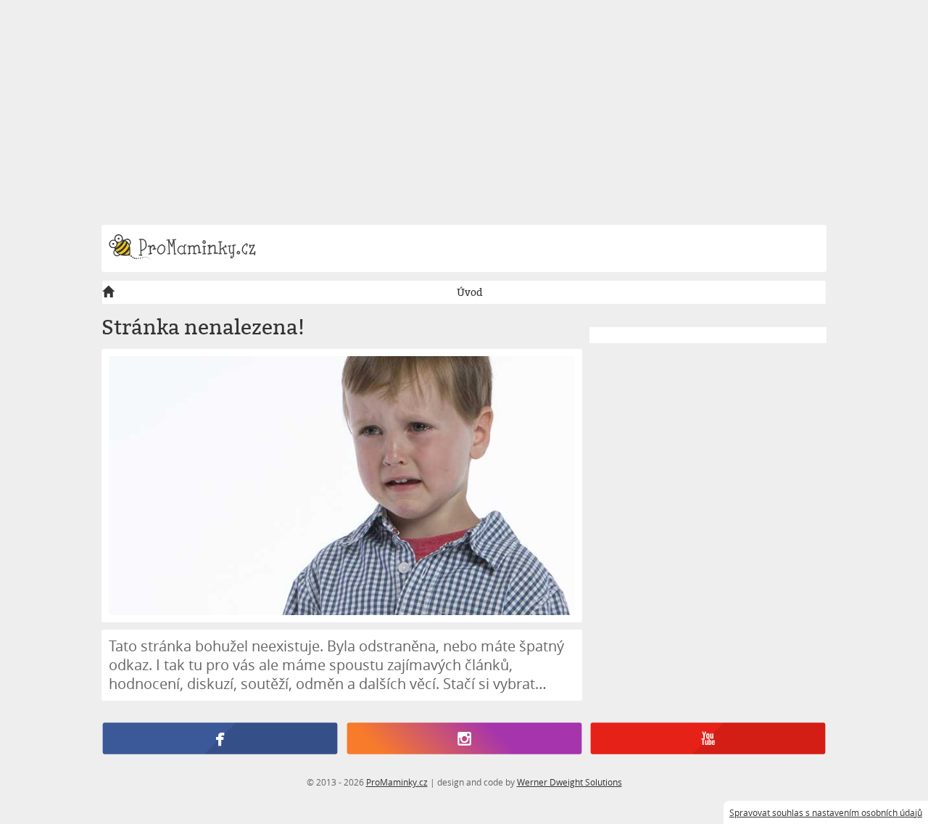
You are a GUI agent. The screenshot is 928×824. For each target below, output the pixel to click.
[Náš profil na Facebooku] (220, 739)
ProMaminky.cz (397, 782)
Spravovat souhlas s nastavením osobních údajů (825, 812)
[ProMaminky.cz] (188, 248)
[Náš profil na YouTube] (708, 739)
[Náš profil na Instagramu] (464, 739)
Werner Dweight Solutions (569, 782)
